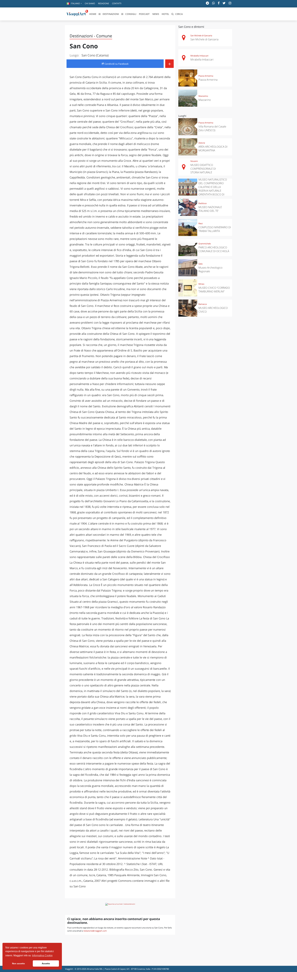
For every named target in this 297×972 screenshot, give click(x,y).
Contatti (116, 3)
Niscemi (194, 161)
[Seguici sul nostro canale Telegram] (207, 3)
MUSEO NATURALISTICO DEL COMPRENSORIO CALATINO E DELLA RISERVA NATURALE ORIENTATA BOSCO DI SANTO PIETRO (212, 189)
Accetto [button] (46, 963)
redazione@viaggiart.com (95, 930)
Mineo (201, 283)
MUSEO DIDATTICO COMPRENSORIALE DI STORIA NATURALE (203, 168)
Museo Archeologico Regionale (210, 269)
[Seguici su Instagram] (230, 3)
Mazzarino (203, 96)
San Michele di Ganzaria (201, 35)
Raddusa (202, 203)
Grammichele (204, 243)
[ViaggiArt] (77, 13)
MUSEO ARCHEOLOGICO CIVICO (213, 309)
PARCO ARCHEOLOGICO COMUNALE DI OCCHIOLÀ (213, 249)
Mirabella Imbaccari (199, 55)
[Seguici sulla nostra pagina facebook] (218, 3)
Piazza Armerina (205, 75)
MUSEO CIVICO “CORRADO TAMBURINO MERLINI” (214, 289)
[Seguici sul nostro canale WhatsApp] (213, 3)
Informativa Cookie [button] (42, 955)
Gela (200, 263)
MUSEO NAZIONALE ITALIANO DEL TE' (210, 209)
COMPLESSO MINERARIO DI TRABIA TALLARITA (214, 229)
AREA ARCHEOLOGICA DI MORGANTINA (212, 148)
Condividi (116, 63)
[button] (74, 4)
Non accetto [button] (18, 963)
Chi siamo (90, 3)
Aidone (201, 142)
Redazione (103, 3)
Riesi (200, 223)
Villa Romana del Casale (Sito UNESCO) (212, 128)
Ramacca (202, 304)
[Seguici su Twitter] (224, 3)
